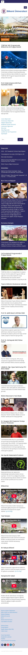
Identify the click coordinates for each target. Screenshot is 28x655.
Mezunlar (3, 128)
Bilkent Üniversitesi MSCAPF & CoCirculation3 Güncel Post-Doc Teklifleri (13, 160)
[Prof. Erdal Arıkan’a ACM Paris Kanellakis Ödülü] (14, 97)
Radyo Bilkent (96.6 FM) (7, 629)
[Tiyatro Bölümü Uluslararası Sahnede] (14, 292)
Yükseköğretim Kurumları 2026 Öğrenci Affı (12, 154)
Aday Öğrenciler (5, 130)
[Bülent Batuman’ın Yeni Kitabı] (14, 404)
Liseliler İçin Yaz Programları (8, 132)
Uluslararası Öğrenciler (7, 121)
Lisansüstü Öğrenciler (7, 126)
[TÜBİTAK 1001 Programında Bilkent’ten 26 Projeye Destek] (14, 59)
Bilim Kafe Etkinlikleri (6, 157)
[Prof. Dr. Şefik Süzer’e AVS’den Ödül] (14, 321)
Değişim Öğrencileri (6, 122)
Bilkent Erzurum (5, 616)
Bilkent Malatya (5, 614)
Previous (1, 29)
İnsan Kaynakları (5, 635)
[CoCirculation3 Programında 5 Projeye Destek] (14, 263)
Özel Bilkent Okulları (6, 621)
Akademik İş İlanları (6, 637)
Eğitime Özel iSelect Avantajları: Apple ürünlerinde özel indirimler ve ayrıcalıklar (12, 171)
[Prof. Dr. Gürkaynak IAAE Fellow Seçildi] (14, 350)
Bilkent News (4, 625)
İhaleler (3, 639)
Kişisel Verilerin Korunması (8, 640)
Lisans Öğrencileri (6, 119)
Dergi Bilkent (4, 627)
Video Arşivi (4, 631)
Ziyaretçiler (4, 133)
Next (27, 29)
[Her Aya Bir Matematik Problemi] (14, 464)
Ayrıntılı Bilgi (5, 39)
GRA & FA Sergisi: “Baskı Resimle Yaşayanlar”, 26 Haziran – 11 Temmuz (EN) (14, 175)
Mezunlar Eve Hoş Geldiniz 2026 (11, 37)
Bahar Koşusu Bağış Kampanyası (10, 164)
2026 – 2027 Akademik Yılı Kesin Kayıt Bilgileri (13, 151)
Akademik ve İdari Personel (8, 124)
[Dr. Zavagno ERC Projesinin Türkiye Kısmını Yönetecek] (14, 431)
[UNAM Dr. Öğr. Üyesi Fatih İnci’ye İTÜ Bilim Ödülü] (14, 377)
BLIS (2, 618)
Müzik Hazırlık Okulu (6, 619)
